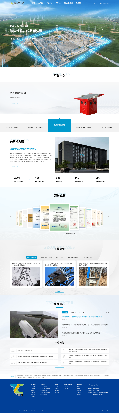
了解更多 (13, 107)
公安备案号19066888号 (103, 411)
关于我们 (40, 3)
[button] (108, 216)
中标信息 (57, 392)
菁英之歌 (57, 390)
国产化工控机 (19, 377)
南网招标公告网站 (37, 375)
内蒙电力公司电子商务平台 (68, 375)
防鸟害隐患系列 (44, 390)
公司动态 (57, 388)
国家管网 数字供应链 (79, 375)
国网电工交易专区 (28, 375)
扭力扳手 (43, 377)
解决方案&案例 (68, 3)
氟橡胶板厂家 (31, 377)
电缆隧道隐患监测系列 (45, 392)
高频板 (91, 375)
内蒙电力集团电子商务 (56, 375)
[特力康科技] (17, 3)
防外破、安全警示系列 (45, 388)
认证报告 (33, 396)
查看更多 (107, 312)
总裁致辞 (33, 388)
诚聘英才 (79, 390)
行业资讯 (57, 387)
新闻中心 (58, 3)
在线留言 (79, 394)
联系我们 (78, 3)
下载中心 (79, 392)
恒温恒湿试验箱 (97, 375)
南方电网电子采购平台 (46, 375)
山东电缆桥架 (37, 377)
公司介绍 (33, 387)
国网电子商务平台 (20, 375)
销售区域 (79, 388)
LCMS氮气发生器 (105, 375)
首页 (33, 3)
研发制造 (33, 392)
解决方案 (66, 388)
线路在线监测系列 (44, 387)
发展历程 (33, 390)
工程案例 (66, 387)
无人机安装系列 (44, 394)
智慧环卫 (25, 377)
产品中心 (49, 3)
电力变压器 (86, 375)
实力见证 (33, 394)
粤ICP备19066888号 (38, 411)
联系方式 (79, 387)
